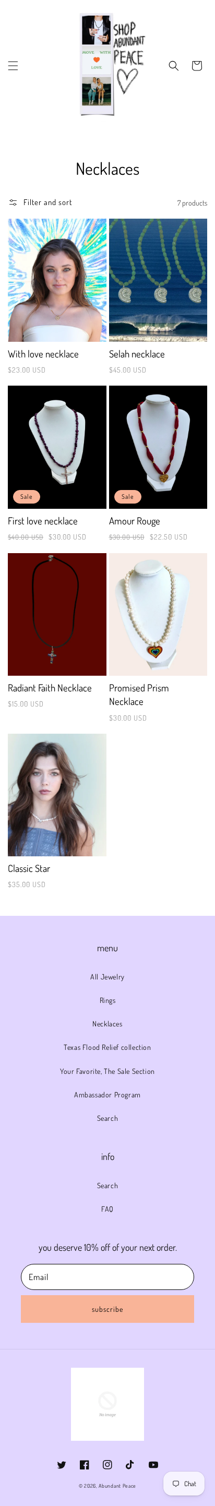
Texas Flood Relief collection (107, 1047)
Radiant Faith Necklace (50, 688)
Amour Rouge (134, 521)
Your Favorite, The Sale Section (107, 1071)
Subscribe (107, 1309)
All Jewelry (107, 976)
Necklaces (107, 1023)
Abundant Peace (117, 1486)
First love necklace (43, 521)
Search (107, 1118)
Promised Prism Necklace (139, 694)
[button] (13, 65)
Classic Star (29, 868)
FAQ (107, 1208)
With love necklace (43, 354)
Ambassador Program (107, 1094)
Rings (108, 1000)
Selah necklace (137, 354)
